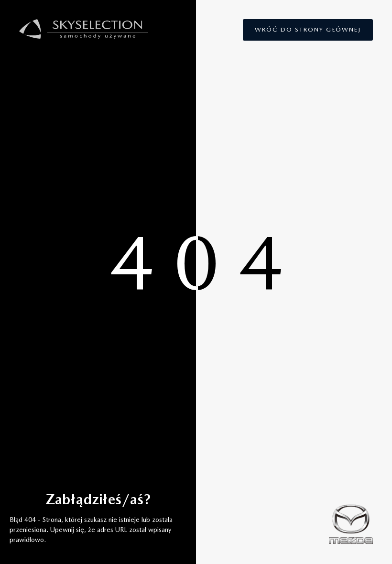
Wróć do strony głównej (308, 29)
